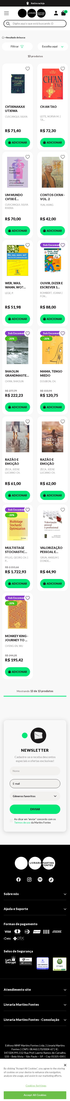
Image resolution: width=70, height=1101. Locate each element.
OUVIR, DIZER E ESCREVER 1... (51, 285)
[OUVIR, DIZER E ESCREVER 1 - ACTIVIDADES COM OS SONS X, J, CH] (52, 260)
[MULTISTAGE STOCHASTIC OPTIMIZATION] (17, 525)
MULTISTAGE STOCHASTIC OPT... (15, 550)
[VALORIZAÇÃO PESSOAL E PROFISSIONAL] (52, 525)
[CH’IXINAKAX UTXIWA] (17, 84)
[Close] (65, 1065)
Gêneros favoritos (24, 796)
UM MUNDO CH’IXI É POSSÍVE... (14, 197)
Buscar (8, 24)
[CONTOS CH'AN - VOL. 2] (52, 172)
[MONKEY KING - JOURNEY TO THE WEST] (17, 613)
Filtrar (15, 46)
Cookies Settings (36, 1085)
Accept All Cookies (35, 1095)
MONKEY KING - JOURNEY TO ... (16, 638)
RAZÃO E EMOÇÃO (12, 461)
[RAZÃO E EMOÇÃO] (17, 437)
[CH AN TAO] (52, 84)
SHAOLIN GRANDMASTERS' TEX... (17, 373)
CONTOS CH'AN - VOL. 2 (52, 197)
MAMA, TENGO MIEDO (51, 373)
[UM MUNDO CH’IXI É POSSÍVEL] (17, 172)
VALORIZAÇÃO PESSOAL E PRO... (51, 550)
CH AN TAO (48, 106)
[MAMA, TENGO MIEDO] (52, 348)
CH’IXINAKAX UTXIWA (15, 109)
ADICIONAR (19, 142)
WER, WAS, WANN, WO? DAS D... (14, 285)
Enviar (35, 809)
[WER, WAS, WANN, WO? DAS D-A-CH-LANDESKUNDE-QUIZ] (17, 260)
